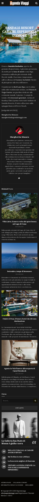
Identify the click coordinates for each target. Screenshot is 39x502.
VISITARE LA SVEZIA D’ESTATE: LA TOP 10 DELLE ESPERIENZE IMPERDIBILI (21, 467)
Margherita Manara (19, 137)
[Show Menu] (3, 3)
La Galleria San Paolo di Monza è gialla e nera (13, 442)
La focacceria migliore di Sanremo (21, 461)
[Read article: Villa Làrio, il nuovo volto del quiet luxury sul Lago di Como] (19, 206)
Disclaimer (29, 485)
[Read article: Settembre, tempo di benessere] (19, 256)
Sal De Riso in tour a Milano (19, 457)
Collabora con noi (20, 482)
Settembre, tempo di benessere (19, 271)
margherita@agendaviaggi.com (14, 117)
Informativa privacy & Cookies (12, 485)
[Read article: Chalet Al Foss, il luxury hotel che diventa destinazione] (19, 303)
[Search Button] (36, 3)
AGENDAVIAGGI (6, 482)
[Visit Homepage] (19, 3)
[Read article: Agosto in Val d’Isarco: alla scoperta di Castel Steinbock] (19, 353)
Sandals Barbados (15, 66)
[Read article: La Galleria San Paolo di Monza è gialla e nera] (19, 425)
